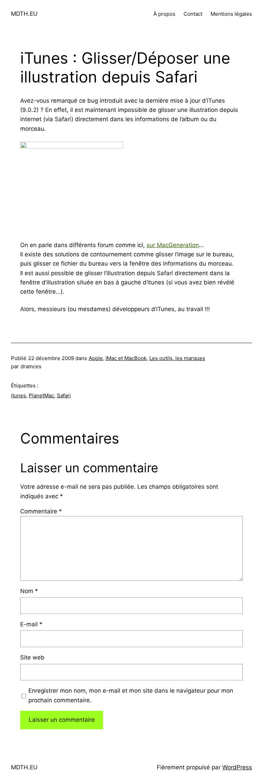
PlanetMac (41, 395)
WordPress (237, 767)
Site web (32, 657)
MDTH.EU (24, 13)
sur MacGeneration (173, 245)
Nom (29, 591)
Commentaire (41, 511)
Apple (96, 358)
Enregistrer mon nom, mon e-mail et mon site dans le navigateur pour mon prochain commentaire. (130, 695)
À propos (164, 14)
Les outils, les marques (177, 358)
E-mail (31, 624)
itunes (18, 395)
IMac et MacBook (126, 358)
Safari (64, 395)
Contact (193, 14)
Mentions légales (231, 14)
